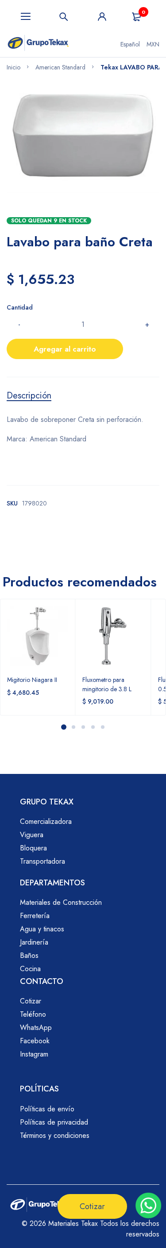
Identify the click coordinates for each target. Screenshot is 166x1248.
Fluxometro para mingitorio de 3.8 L (106, 684)
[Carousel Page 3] (83, 727)
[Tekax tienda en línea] (38, 44)
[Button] (64, 17)
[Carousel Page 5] (102, 727)
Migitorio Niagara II (32, 679)
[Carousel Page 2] (73, 727)
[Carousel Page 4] (92, 727)
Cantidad (20, 307)
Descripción (29, 395)
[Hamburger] (26, 17)
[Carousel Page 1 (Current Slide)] (63, 727)
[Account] (102, 17)
